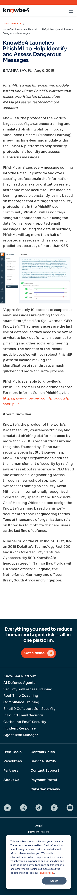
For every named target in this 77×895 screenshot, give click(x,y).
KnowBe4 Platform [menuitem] (19, 676)
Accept (54, 880)
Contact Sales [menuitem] (42, 752)
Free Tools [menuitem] (12, 752)
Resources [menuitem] (12, 761)
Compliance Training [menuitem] (21, 702)
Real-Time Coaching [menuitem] (20, 696)
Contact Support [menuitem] (44, 770)
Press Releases (12, 23)
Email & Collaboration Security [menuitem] (29, 709)
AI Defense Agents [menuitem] (19, 683)
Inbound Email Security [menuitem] (23, 715)
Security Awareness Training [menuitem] (27, 689)
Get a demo (34, 653)
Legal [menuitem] (38, 825)
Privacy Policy (46, 872)
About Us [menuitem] (11, 780)
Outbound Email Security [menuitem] (24, 722)
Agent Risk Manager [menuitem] (20, 735)
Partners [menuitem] (10, 770)
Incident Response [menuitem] (19, 728)
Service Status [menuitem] (43, 761)
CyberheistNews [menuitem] (45, 789)
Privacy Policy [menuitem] (38, 832)
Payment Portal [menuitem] (43, 780)
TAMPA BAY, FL (18, 71)
